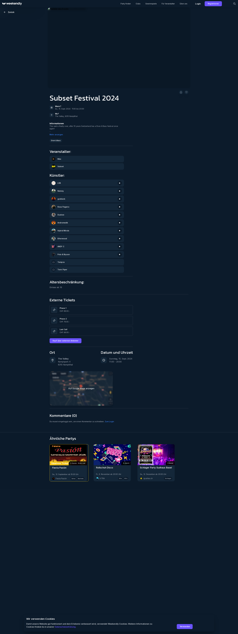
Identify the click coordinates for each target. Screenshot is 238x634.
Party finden (126, 4)
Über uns (183, 4)
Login (198, 3)
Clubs (138, 4)
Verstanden (185, 626)
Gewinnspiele (151, 4)
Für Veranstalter (168, 4)
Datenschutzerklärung (65, 627)
